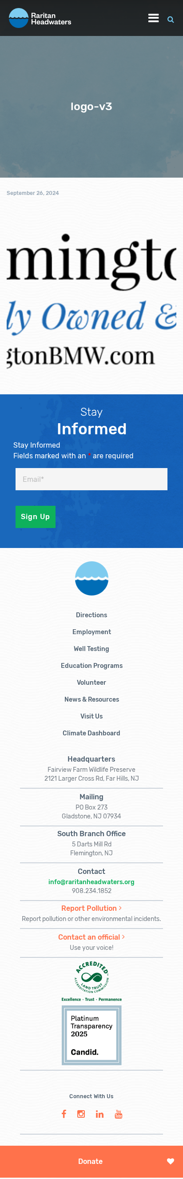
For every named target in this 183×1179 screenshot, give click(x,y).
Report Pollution (89, 908)
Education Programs (92, 666)
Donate (90, 1161)
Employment (91, 632)
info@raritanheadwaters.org (91, 882)
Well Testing (91, 649)
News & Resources (91, 699)
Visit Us (91, 716)
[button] (171, 18)
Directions (91, 615)
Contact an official (89, 937)
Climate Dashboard (91, 733)
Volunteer (91, 683)
